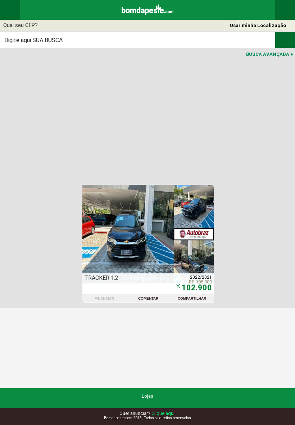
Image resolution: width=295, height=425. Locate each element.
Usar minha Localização (258, 25)
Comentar (148, 298)
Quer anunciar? (147, 413)
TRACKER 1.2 (101, 277)
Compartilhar (192, 298)
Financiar (104, 298)
